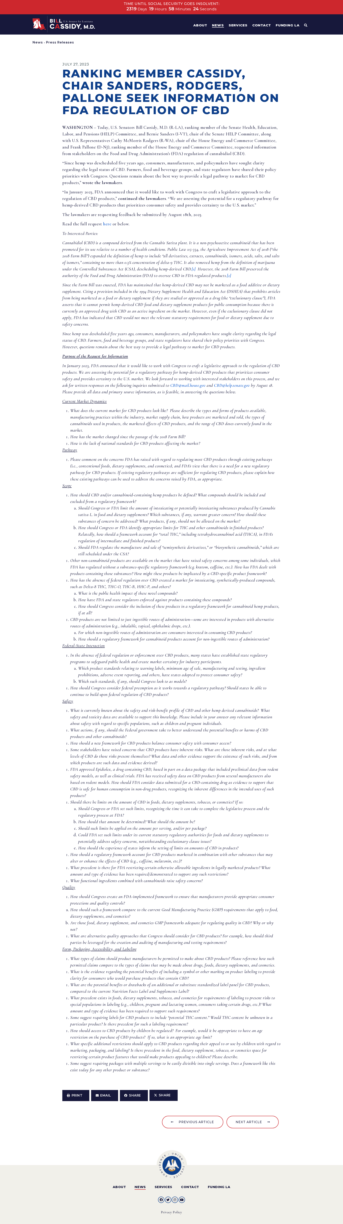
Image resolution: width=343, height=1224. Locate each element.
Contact (190, 1187)
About (119, 1187)
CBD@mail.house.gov (188, 385)
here (107, 224)
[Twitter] (168, 1200)
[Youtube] (182, 1200)
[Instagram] (175, 1200)
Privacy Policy (171, 1212)
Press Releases (60, 42)
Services (163, 1187)
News (38, 42)
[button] (75, 1095)
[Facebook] (161, 1200)
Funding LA (219, 1187)
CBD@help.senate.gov (232, 385)
